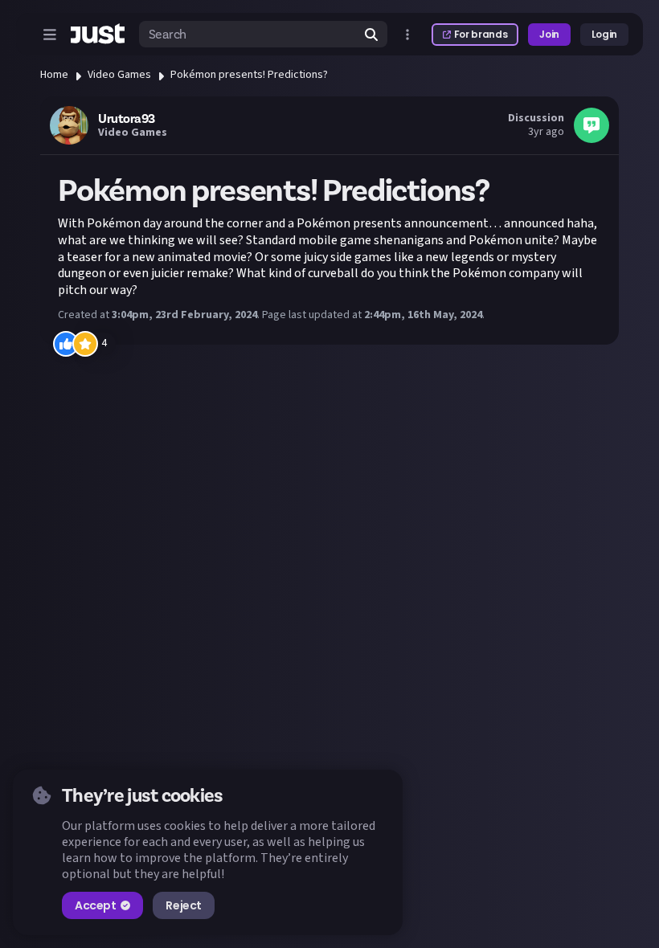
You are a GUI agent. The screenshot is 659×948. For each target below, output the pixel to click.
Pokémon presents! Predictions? (249, 75)
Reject (183, 905)
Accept (95, 905)
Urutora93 (126, 119)
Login (604, 34)
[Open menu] (49, 34)
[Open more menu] (407, 34)
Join (549, 34)
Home (54, 75)
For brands (480, 34)
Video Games (119, 75)
